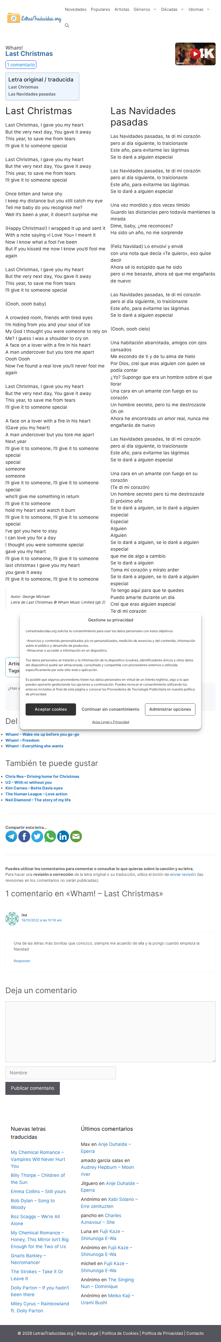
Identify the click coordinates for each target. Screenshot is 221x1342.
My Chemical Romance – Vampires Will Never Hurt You (38, 1159)
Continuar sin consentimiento (110, 709)
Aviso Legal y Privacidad (110, 722)
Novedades (76, 9)
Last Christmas (23, 87)
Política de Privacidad (162, 1333)
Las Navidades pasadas (32, 94)
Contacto (195, 1333)
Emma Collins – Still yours (38, 1191)
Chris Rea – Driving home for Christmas (42, 776)
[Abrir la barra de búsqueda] (67, 26)
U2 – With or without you (28, 782)
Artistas (122, 9)
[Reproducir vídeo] (195, 54)
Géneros (142, 9)
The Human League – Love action (36, 794)
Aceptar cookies (51, 709)
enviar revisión (183, 874)
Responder (22, 961)
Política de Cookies (120, 1333)
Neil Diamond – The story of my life (38, 800)
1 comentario (21, 64)
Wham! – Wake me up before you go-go (42, 734)
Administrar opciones (170, 709)
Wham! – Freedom (22, 740)
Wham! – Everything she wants (34, 746)
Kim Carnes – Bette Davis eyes (34, 788)
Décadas (169, 9)
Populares (100, 9)
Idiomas (196, 9)
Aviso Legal (87, 1333)
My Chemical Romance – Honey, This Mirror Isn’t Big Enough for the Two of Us (39, 1239)
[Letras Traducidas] (34, 17)
